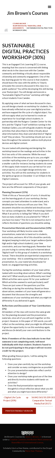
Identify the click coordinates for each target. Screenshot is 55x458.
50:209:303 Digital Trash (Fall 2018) (27, 26)
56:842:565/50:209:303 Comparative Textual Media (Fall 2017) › (41, 400)
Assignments (18, 28)
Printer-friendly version (19, 411)
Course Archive (19, 23)
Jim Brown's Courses (27, 13)
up (27, 397)
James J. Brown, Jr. (33, 436)
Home (6, 30)
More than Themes (33, 451)
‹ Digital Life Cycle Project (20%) (12, 399)
